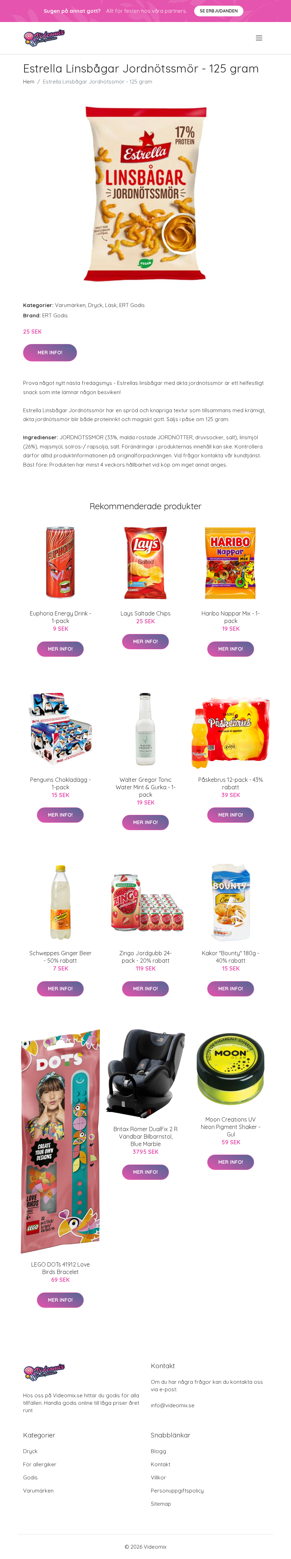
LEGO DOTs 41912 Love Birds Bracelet (60, 1268)
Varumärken (70, 305)
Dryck (95, 305)
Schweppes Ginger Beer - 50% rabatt (60, 957)
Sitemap (161, 1503)
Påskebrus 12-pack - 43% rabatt (230, 783)
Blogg (158, 1451)
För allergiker (39, 1464)
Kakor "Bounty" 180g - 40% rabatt (230, 957)
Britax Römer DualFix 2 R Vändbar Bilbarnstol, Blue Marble (145, 1136)
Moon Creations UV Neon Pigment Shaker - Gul (230, 1127)
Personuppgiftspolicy (177, 1490)
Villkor (158, 1477)
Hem (28, 81)
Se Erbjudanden (219, 11)
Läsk (111, 305)
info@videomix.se (172, 1405)
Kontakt (160, 1464)
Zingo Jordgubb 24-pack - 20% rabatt (145, 957)
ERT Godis (132, 305)
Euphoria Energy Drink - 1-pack (60, 617)
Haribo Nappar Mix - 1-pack (231, 617)
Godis (30, 1477)
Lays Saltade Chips (146, 613)
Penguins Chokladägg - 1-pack (60, 783)
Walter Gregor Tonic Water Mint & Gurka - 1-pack (146, 787)
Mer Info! (50, 352)
